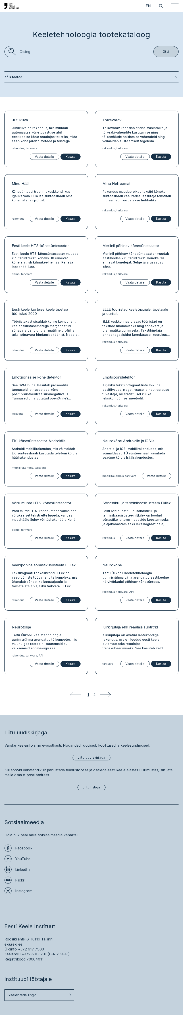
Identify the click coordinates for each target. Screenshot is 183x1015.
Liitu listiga (91, 787)
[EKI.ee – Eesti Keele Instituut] (11, 6)
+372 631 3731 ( (35, 954)
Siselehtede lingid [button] (21, 995)
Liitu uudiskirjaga (91, 757)
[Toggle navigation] (175, 6)
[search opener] (157, 6)
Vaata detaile (44, 156)
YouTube (23, 859)
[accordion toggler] (100, 77)
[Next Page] (105, 694)
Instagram (23, 891)
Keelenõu (12, 954)
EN (148, 6)
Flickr (20, 880)
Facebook (23, 848)
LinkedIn (22, 869)
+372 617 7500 (31, 949)
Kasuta (70, 156)
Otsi (166, 51)
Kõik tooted (13, 77)
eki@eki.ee (13, 944)
